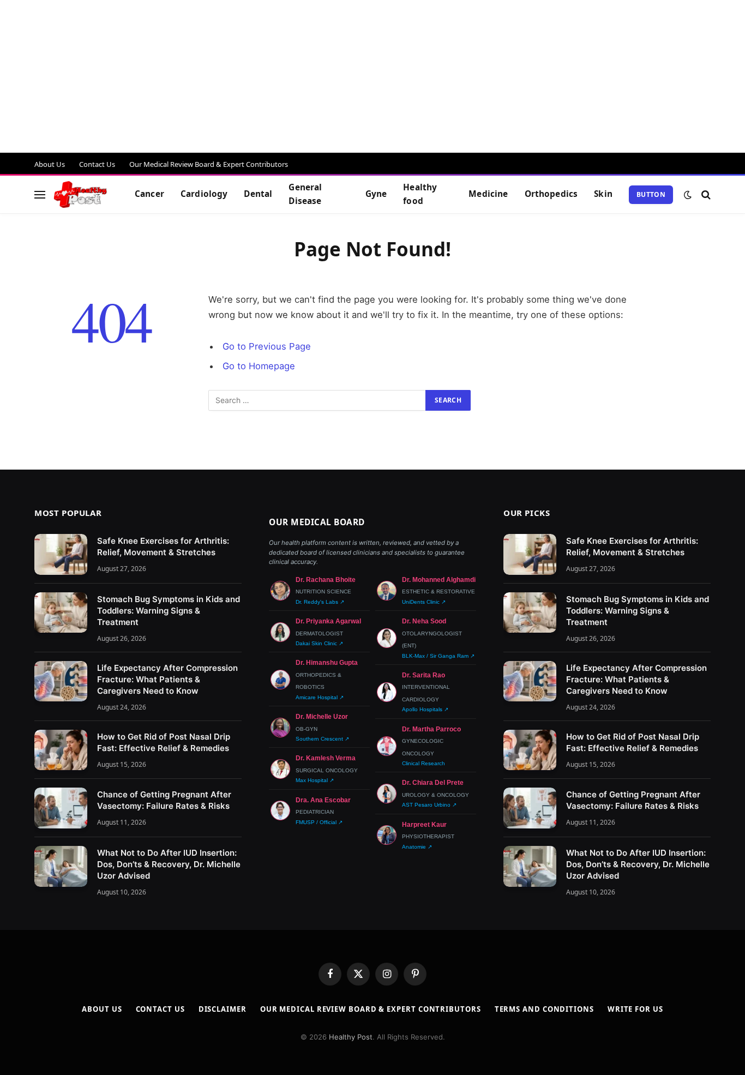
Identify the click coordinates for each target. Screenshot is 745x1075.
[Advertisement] (327, 76)
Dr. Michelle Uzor (322, 716)
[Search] (705, 194)
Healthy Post (350, 1036)
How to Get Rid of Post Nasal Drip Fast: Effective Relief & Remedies (163, 742)
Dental (258, 194)
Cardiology (204, 194)
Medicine (488, 194)
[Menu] (39, 194)
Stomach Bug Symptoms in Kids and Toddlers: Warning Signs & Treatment (168, 610)
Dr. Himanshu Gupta (327, 662)
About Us (49, 164)
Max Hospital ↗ (315, 780)
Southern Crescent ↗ (322, 739)
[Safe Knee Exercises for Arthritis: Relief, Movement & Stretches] (60, 554)
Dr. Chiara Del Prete (433, 782)
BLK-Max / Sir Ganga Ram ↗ (438, 656)
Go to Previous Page (267, 346)
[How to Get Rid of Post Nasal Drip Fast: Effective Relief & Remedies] (60, 750)
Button (650, 194)
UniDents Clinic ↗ (424, 602)
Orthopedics (551, 194)
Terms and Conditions (544, 1009)
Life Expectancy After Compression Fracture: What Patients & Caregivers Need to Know (167, 679)
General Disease (305, 194)
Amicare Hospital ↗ (320, 697)
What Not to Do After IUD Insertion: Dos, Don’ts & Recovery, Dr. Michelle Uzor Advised (169, 864)
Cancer (149, 194)
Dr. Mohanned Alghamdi (439, 580)
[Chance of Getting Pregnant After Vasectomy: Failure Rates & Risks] (60, 808)
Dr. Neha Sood (424, 621)
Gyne (376, 194)
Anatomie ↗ (417, 847)
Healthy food (420, 194)
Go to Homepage (259, 366)
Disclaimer (223, 1009)
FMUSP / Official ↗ (319, 822)
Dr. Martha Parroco (431, 729)
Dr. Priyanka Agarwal (328, 621)
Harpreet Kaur (424, 824)
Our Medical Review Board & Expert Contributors (208, 164)
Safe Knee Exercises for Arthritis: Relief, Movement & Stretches (163, 546)
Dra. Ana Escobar (323, 800)
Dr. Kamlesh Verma (326, 758)
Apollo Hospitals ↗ (425, 709)
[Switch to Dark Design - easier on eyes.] (687, 194)
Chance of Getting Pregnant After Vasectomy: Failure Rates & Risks (164, 800)
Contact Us (97, 164)
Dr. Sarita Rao (423, 675)
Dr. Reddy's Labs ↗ (320, 602)
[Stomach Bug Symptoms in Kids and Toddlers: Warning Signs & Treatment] (60, 612)
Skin (603, 194)
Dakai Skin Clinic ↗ (319, 643)
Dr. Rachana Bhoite (326, 580)
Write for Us (635, 1009)
